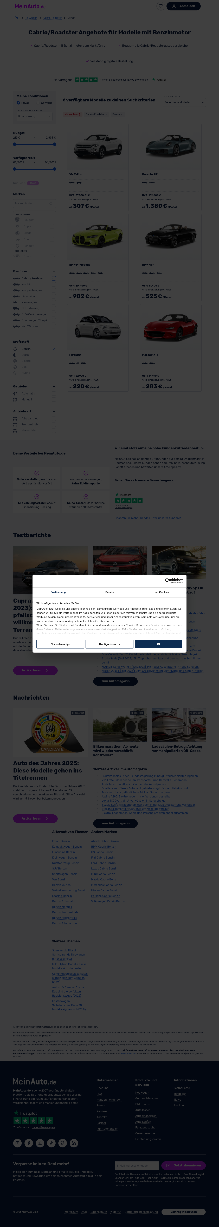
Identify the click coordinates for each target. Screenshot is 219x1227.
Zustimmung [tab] (58, 591)
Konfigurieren (107, 644)
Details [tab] (109, 591)
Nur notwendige (60, 644)
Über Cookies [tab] (161, 591)
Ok (158, 644)
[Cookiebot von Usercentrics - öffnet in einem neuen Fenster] (168, 580)
